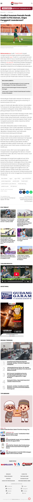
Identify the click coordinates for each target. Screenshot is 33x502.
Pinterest (9, 488)
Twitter (25, 486)
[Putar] (2, 281)
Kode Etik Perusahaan (8, 481)
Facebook (9, 486)
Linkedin (9, 491)
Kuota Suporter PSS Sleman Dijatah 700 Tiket (8, 198)
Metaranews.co (6, 53)
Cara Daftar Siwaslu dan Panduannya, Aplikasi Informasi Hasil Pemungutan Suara (18, 446)
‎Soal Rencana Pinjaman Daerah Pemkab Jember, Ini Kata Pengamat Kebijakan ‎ (18, 363)
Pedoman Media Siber (24, 481)
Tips (5, 428)
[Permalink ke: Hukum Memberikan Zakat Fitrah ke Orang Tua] (16, 411)
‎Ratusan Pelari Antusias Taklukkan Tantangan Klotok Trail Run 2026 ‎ (7, 220)
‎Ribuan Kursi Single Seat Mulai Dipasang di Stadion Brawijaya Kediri (8, 257)
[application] (16, 274)
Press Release (8, 476)
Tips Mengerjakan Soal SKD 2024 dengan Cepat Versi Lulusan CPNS (18, 452)
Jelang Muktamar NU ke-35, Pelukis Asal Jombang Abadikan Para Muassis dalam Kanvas (19, 369)
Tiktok (9, 493)
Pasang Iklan (24, 478)
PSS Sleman (9, 62)
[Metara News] (16, 3)
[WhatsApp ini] (30, 192)
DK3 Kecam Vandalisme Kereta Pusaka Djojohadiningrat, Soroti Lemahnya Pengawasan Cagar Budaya (17, 375)
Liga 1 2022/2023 (26, 178)
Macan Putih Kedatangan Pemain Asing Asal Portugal (24, 239)
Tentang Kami (24, 476)
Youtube (25, 491)
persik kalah (16, 181)
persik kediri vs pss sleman (8, 183)
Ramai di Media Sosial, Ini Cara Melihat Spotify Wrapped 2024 (18, 440)
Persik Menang (22, 183)
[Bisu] (28, 281)
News (2, 428)
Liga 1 (11, 57)
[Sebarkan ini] (20, 192)
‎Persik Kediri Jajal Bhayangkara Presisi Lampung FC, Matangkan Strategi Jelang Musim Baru (15, 84)
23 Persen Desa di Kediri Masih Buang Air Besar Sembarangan (26, 199)
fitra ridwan (4, 178)
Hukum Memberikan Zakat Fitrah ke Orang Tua (15, 429)
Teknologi (8, 432)
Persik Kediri (18, 53)
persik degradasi (6, 181)
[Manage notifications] (29, 498)
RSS (25, 493)
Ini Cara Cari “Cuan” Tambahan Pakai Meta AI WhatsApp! (17, 434)
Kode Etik (24, 474)
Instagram (25, 488)
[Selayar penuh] (30, 281)
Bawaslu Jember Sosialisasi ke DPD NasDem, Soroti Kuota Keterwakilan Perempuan (18, 387)
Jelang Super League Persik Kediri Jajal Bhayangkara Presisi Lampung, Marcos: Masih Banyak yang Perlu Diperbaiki (24, 222)
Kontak (8, 478)
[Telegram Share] (27, 192)
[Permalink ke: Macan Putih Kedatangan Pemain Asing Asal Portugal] (24, 232)
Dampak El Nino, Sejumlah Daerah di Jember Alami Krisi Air (18, 381)
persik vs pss (4, 186)
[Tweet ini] (24, 192)
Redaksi (8, 474)
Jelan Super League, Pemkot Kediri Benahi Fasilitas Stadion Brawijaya (23, 257)
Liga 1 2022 (17, 178)
